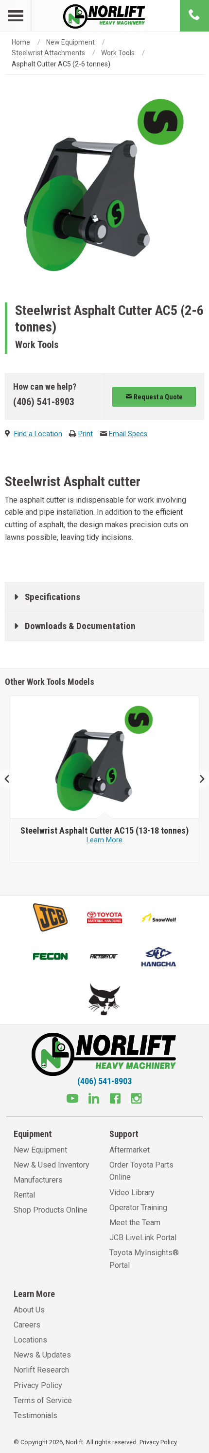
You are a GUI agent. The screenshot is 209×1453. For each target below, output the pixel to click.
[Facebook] (115, 1099)
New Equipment (70, 42)
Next (198, 779)
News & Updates (42, 1354)
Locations (30, 1339)
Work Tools (118, 53)
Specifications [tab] (52, 596)
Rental (24, 1195)
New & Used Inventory (51, 1164)
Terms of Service (43, 1400)
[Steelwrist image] (104, 757)
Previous (11, 779)
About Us (29, 1309)
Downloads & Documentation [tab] (80, 626)
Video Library (132, 1192)
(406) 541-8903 (43, 402)
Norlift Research (41, 1369)
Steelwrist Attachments (48, 53)
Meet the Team (134, 1222)
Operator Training (138, 1207)
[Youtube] (72, 1099)
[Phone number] (194, 15)
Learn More (104, 840)
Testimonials (35, 1415)
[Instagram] (136, 1099)
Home (21, 42)
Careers (27, 1324)
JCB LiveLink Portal (142, 1237)
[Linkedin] (94, 1099)
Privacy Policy (38, 1385)
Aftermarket (129, 1149)
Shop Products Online (50, 1210)
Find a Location (38, 434)
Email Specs (128, 434)
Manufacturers (38, 1180)
